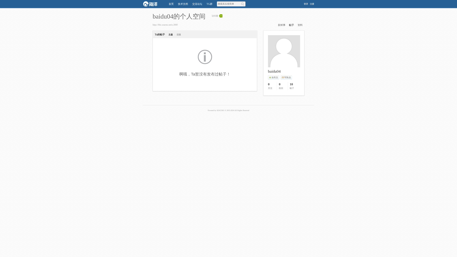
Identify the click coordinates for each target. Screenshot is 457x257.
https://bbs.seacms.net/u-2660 (165, 25)
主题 (171, 34)
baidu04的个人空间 (179, 16)
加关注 (275, 77)
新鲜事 (281, 25)
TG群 (209, 4)
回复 (179, 34)
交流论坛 (197, 4)
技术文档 (183, 4)
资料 (300, 25)
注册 (312, 4)
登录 (306, 4)
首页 (171, 4)
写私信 (287, 77)
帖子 (291, 25)
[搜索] (243, 3)
